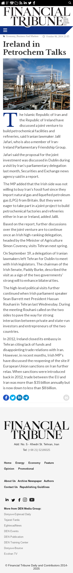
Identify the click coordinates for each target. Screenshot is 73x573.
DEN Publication (13, 536)
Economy (10, 36)
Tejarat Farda (11, 519)
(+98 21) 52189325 (39, 449)
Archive (16, 2)
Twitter (29, 2)
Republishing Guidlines (34, 487)
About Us (7, 2)
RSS (20, 2)
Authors (49, 481)
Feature (49, 462)
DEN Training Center (16, 542)
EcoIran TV (10, 553)
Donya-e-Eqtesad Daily (17, 514)
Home (2, 2)
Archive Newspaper (30, 481)
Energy (19, 462)
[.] (7, 500)
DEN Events (11, 531)
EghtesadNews (13, 525)
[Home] (37, 16)
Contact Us (11, 2)
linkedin (25, 2)
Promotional (26, 468)
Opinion (9, 468)
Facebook (34, 2)
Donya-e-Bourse (13, 548)
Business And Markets (28, 36)
